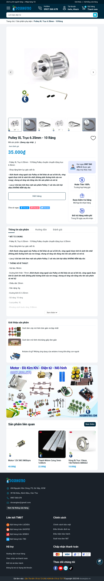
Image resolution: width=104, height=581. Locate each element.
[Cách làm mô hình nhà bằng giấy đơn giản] (14, 343)
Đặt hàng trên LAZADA (20, 525)
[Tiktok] (70, 568)
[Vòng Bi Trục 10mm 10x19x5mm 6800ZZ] (82, 444)
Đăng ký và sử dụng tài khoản (19, 568)
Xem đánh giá (14, 146)
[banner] (52, 391)
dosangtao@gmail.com (20, 502)
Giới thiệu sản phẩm (18, 322)
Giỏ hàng (91, 7)
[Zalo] (65, 568)
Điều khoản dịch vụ (61, 529)
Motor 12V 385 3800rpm (19, 460)
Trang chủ (10, 21)
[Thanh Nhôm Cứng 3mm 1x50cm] (52, 444)
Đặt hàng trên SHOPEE (20, 529)
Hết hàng (36, 196)
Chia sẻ (25, 208)
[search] (95, 15)
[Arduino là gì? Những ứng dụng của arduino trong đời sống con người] (14, 355)
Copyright (68, 579)
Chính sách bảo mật (62, 525)
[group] (52, 72)
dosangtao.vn (85, 579)
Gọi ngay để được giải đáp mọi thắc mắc (84, 167)
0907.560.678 (16, 498)
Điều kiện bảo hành (61, 534)
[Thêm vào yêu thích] (93, 138)
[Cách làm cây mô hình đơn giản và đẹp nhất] (14, 331)
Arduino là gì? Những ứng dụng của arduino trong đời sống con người (50, 351)
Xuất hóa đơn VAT (61, 539)
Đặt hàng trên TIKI (18, 539)
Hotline (51, 8)
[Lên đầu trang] (100, 569)
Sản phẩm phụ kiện (24, 21)
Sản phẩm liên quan (21, 424)
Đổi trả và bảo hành (14, 563)
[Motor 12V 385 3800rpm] (22, 444)
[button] (93, 72)
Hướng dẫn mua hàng (15, 554)
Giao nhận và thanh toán (17, 558)
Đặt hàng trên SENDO (19, 534)
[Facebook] (55, 568)
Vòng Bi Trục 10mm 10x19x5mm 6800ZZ (78, 461)
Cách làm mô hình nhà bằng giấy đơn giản (39, 340)
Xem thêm (89, 424)
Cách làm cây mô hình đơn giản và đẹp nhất (40, 328)
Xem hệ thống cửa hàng (18, 508)
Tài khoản (73, 7)
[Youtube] (60, 568)
